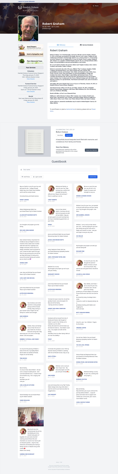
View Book (60, 135)
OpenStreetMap (60, 469)
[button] (31, 416)
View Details (31, 79)
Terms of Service (63, 467)
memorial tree (70, 109)
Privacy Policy (54, 467)
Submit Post (93, 177)
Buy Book (68, 135)
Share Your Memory (91, 150)
